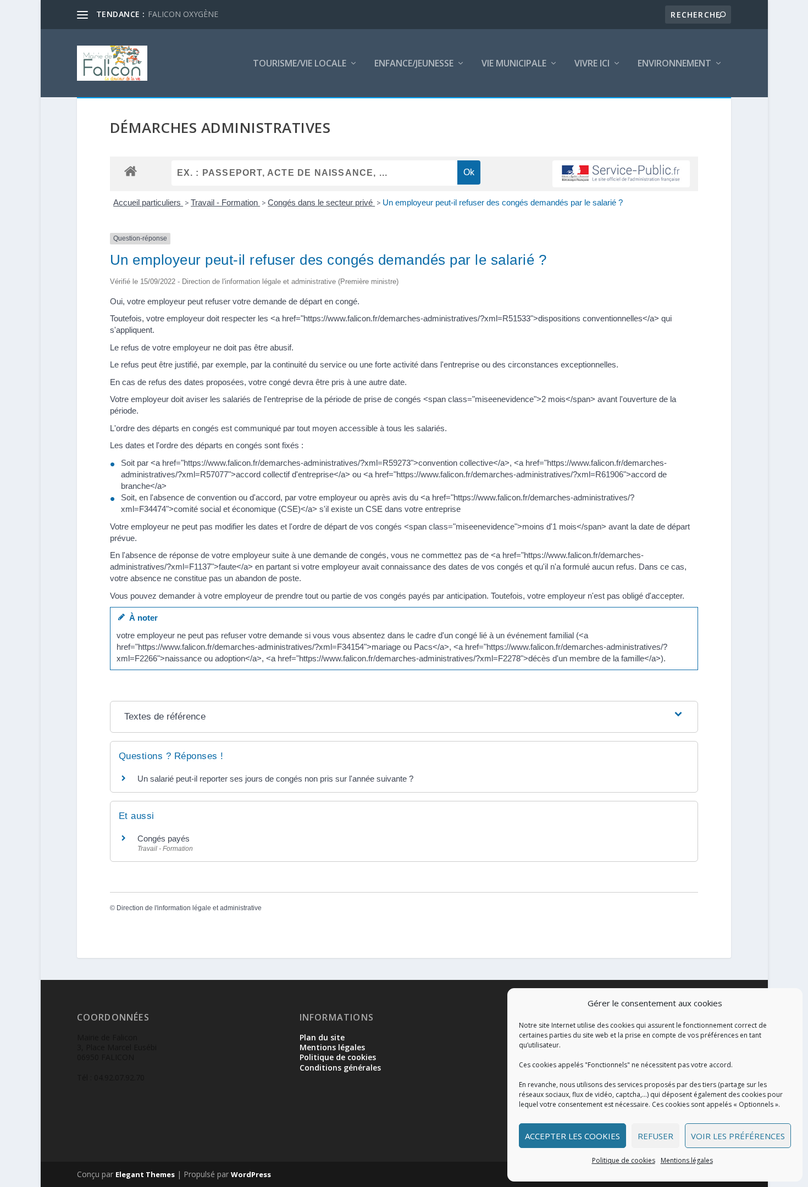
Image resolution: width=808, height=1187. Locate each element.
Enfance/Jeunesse (413, 64)
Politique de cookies (623, 1160)
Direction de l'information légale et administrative (189, 908)
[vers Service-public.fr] (621, 173)
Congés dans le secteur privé (321, 202)
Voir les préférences (738, 1135)
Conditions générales (340, 1067)
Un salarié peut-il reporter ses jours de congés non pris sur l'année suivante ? (275, 778)
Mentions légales (687, 1160)
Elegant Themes (145, 1174)
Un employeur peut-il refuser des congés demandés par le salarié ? (503, 202)
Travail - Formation (225, 202)
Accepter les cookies (572, 1135)
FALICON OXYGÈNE (183, 14)
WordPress (251, 1174)
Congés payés (163, 838)
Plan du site (322, 1037)
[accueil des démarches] (130, 170)
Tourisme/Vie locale (299, 64)
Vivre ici (592, 64)
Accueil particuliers (148, 202)
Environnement (674, 64)
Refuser (655, 1135)
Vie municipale (514, 64)
